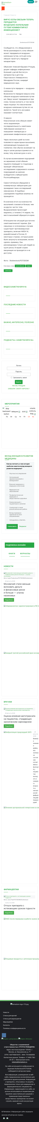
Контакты (6, 1025)
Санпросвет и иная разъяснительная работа (18, 508)
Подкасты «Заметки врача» (19, 340)
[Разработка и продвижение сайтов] (3, 1118)
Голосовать (12, 526)
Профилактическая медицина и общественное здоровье (18, 496)
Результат (22, 526)
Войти (31, 1)
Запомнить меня (20, 378)
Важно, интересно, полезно (19, 322)
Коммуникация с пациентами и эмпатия (17, 503)
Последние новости (15, 304)
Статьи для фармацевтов (12, 1019)
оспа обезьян (20, 266)
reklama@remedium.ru (19, 1062)
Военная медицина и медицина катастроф (16, 485)
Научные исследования (17, 473)
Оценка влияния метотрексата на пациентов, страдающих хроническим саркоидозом (19, 719)
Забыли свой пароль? (19, 389)
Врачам (8, 702)
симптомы (8, 270)
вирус (29, 266)
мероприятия (12, 404)
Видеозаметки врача (15, 287)
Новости (8, 566)
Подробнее (9, 600)
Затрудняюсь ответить (17, 520)
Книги (12, 553)
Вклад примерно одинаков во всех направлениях (15, 514)
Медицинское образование (14, 490)
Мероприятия (8, 1022)
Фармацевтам (11, 889)
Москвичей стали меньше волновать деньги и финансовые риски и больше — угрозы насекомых (17, 590)
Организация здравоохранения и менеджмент (16, 478)
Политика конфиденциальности (14, 1028)
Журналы (25, 553)
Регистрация (18, 386)
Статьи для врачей (10, 1015)
